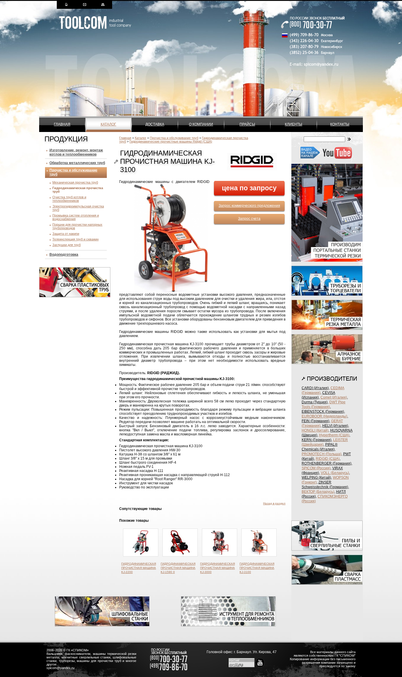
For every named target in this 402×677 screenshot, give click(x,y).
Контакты (339, 124)
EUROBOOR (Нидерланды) (324, 416)
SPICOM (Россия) (316, 468)
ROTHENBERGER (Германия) (326, 463)
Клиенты (293, 124)
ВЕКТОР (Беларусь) (318, 492)
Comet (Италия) (333, 397)
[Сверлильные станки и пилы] (327, 549)
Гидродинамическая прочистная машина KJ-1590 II (178, 568)
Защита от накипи (65, 233)
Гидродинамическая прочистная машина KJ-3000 (217, 568)
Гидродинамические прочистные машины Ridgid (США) (170, 141)
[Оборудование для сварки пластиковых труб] (74, 296)
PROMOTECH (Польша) (321, 454)
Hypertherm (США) (334, 435)
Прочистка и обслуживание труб (174, 138)
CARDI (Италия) (315, 388)
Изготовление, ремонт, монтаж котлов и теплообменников (76, 152)
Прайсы (247, 124)
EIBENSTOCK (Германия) (323, 411)
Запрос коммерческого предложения (249, 206)
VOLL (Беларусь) (335, 473)
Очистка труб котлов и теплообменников (69, 198)
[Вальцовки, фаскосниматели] (228, 625)
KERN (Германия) (316, 440)
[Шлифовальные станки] (102, 625)
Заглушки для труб (66, 245)
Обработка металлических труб (77, 163)
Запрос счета (249, 219)
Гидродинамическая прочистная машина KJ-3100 (257, 568)
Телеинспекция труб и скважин (75, 239)
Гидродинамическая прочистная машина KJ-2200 (138, 568)
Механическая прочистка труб (75, 182)
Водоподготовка (63, 254)
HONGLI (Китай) (315, 430)
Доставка (154, 124)
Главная (62, 124)
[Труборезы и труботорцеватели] (327, 295)
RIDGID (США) (328, 459)
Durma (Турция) (315, 402)
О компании (201, 124)
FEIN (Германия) (315, 421)
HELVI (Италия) (335, 426)
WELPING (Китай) (316, 477)
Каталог (108, 124)
